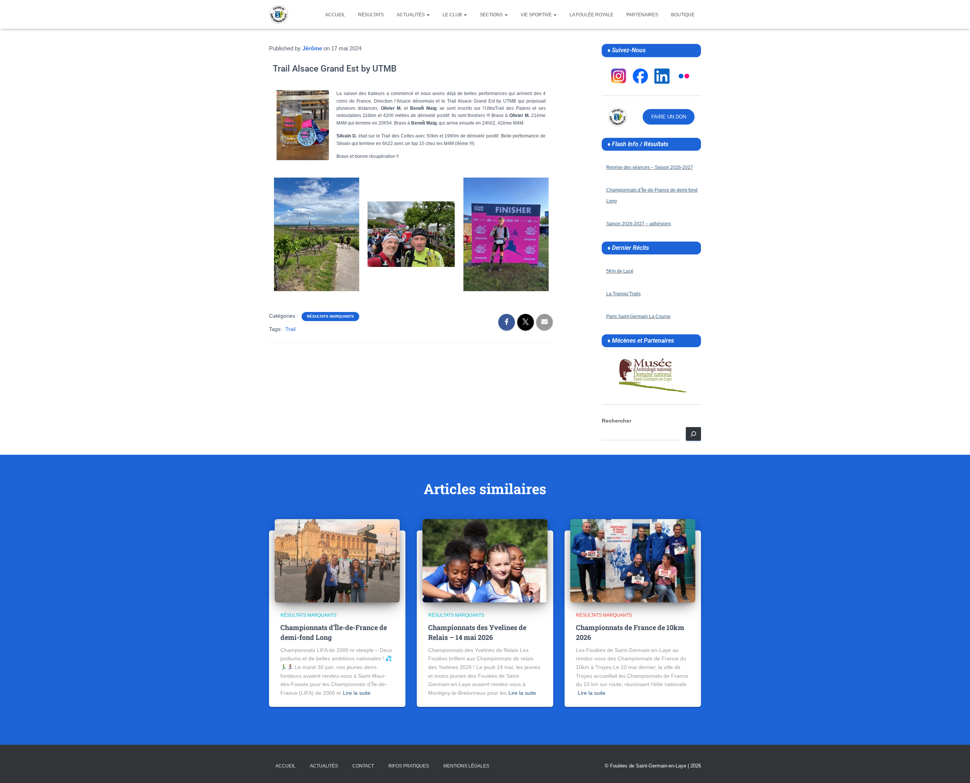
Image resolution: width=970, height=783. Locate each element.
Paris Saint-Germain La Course (638, 316)
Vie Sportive (537, 14)
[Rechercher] (693, 434)
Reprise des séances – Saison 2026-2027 (649, 167)
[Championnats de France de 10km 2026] (632, 560)
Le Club (453, 14)
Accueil (335, 14)
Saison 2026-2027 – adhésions (638, 223)
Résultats (371, 14)
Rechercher (616, 421)
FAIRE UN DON (668, 117)
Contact (363, 766)
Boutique (683, 14)
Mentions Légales (466, 766)
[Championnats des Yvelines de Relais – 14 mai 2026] (485, 560)
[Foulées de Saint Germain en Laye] (278, 14)
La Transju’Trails (623, 293)
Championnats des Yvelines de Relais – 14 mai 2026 (477, 632)
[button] (428, 14)
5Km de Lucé (620, 271)
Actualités (411, 14)
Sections (492, 14)
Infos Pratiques (408, 766)
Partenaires (642, 14)
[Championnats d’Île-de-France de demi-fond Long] (337, 560)
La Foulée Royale (591, 14)
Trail (290, 329)
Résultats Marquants (330, 316)
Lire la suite (357, 693)
